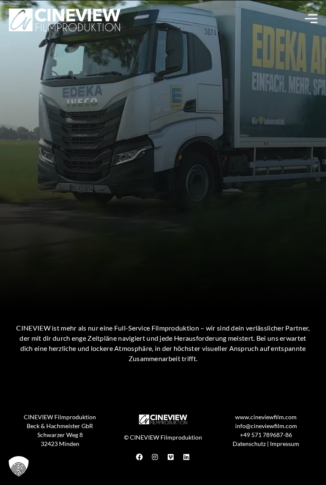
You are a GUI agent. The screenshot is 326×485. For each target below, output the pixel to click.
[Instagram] (155, 457)
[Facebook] (139, 457)
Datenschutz (249, 443)
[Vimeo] (170, 457)
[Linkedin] (186, 457)
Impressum (284, 443)
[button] (18, 466)
